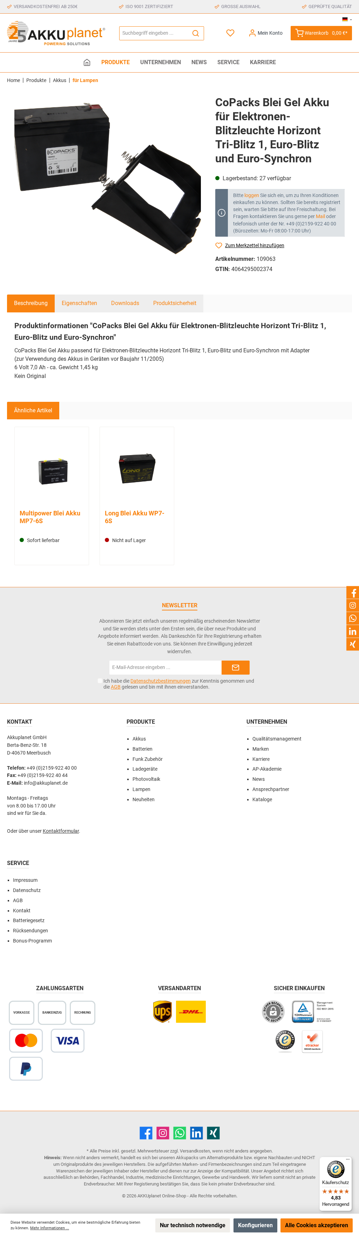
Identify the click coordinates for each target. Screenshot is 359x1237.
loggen (251, 195)
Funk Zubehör (148, 759)
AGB (116, 687)
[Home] (87, 62)
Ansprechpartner (270, 789)
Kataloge (262, 800)
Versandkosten (195, 1151)
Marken (260, 749)
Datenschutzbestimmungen (160, 681)
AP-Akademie (267, 769)
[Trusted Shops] (285, 1045)
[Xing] (213, 1133)
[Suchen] (196, 33)
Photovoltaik (146, 779)
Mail (320, 216)
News (258, 779)
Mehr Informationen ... (49, 1228)
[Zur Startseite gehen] (56, 33)
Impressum (25, 880)
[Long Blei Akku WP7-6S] (137, 469)
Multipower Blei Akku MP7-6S (50, 517)
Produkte (141, 721)
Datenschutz (27, 890)
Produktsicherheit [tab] (174, 303)
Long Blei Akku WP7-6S (134, 517)
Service (18, 863)
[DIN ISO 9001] (314, 1015)
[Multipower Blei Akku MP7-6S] (51, 469)
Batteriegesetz (29, 921)
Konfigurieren (255, 1225)
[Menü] (348, 1161)
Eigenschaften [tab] (79, 303)
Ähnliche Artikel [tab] (33, 410)
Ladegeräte (145, 769)
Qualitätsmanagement (277, 739)
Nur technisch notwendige (192, 1225)
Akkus (139, 739)
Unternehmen (266, 721)
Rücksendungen (30, 931)
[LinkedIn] (196, 1133)
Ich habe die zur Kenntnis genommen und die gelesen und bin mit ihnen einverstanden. (178, 684)
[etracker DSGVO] (312, 1045)
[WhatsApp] (180, 1133)
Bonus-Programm (32, 941)
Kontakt (22, 911)
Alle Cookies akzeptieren (316, 1225)
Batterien (143, 749)
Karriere (261, 759)
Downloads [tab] (125, 303)
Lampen (141, 789)
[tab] (31, 303)
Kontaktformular (61, 831)
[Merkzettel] (231, 33)
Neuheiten (144, 800)
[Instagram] (163, 1133)
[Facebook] (146, 1133)
